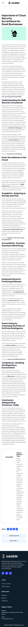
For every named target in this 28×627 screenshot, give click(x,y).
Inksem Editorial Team (19, 454)
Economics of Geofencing (14, 154)
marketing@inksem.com (7, 618)
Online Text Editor (6, 583)
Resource (4, 595)
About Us (3, 598)
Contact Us (4, 601)
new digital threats (19, 292)
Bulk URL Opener (6, 586)
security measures (14, 140)
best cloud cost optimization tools (13, 229)
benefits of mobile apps (15, 128)
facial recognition (11, 345)
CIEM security (10, 376)
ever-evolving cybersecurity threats (11, 96)
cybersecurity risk (13, 300)
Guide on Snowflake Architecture (16, 359)
